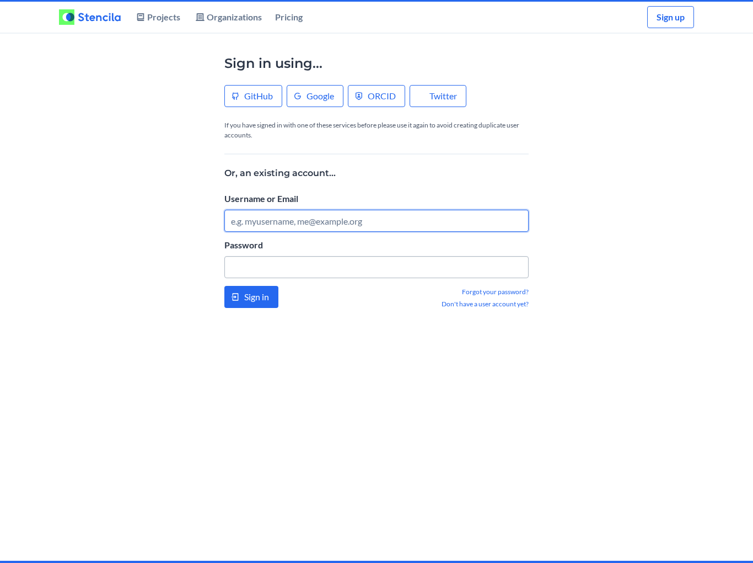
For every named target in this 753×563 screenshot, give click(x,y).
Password (243, 245)
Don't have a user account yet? (485, 304)
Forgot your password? (495, 292)
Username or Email (261, 198)
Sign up (671, 17)
